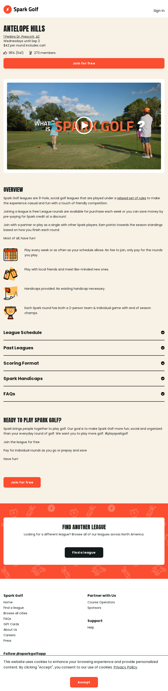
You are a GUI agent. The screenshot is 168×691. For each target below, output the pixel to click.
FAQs (7, 618)
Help (91, 627)
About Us (10, 629)
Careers (10, 635)
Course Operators (101, 602)
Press (7, 640)
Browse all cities (15, 613)
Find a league (84, 552)
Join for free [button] (84, 63)
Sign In (159, 10)
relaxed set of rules (131, 198)
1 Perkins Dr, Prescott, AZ (22, 36)
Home (8, 602)
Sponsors (94, 608)
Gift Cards (11, 624)
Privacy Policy (125, 667)
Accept (84, 682)
